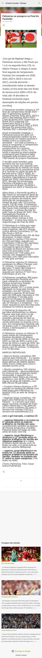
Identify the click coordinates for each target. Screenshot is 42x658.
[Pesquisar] (39, 3)
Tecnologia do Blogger (22, 651)
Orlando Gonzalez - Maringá (15, 3)
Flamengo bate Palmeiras (9, 597)
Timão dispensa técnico (9, 630)
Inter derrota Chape (7, 563)
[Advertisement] (21, 514)
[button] (3, 25)
